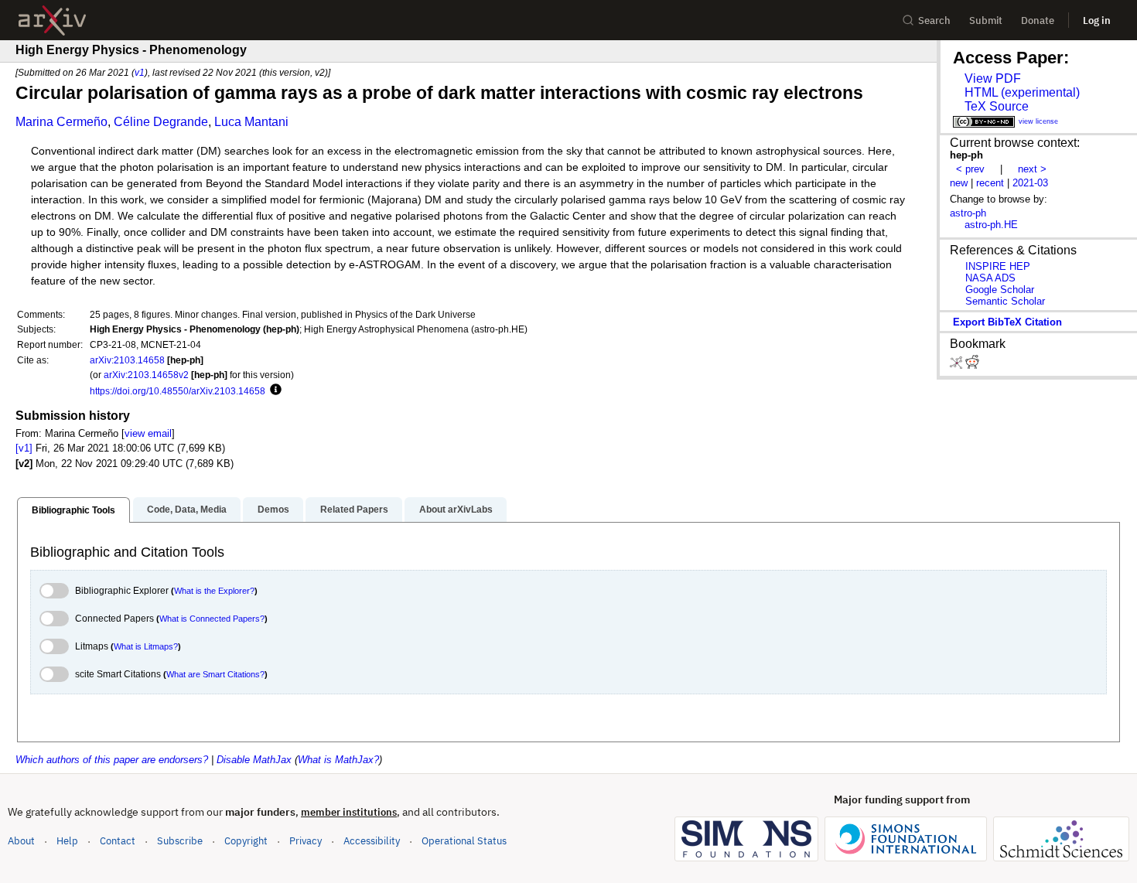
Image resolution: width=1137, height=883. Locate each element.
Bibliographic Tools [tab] (73, 510)
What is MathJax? (338, 759)
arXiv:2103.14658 (127, 360)
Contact (117, 840)
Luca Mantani (251, 121)
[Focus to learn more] (273, 390)
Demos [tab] (273, 509)
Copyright (246, 840)
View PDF (993, 78)
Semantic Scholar (1005, 301)
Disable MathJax (254, 759)
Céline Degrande (161, 121)
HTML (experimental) (1022, 92)
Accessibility (371, 840)
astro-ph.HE (991, 224)
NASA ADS (990, 278)
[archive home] (52, 20)
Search (934, 20)
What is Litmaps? (146, 646)
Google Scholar (999, 289)
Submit (985, 20)
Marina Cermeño (61, 121)
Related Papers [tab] (354, 509)
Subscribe (180, 840)
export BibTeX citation (1007, 322)
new (959, 183)
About (21, 840)
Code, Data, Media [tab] (187, 509)
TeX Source (997, 106)
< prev (970, 169)
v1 (140, 72)
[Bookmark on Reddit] (972, 365)
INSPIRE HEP (997, 266)
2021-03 (1030, 183)
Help (67, 840)
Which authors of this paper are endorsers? (111, 759)
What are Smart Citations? (215, 674)
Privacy (305, 840)
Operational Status (464, 840)
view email (148, 433)
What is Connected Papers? (212, 618)
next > (1032, 169)
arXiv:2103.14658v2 (146, 375)
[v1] (23, 448)
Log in (1097, 20)
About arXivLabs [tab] (456, 509)
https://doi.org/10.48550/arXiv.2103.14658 (177, 391)
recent (990, 183)
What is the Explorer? (214, 590)
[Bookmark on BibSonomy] (957, 365)
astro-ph (968, 213)
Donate (1037, 20)
